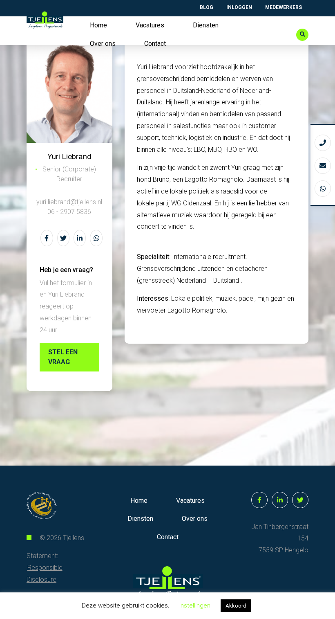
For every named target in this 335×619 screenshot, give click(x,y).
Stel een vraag (63, 357)
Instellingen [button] (194, 605)
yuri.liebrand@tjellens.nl (69, 202)
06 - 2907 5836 (69, 212)
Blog (206, 7)
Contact (155, 43)
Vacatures (150, 25)
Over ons (103, 43)
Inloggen (239, 7)
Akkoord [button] (236, 606)
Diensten (206, 25)
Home (98, 25)
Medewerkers (283, 7)
